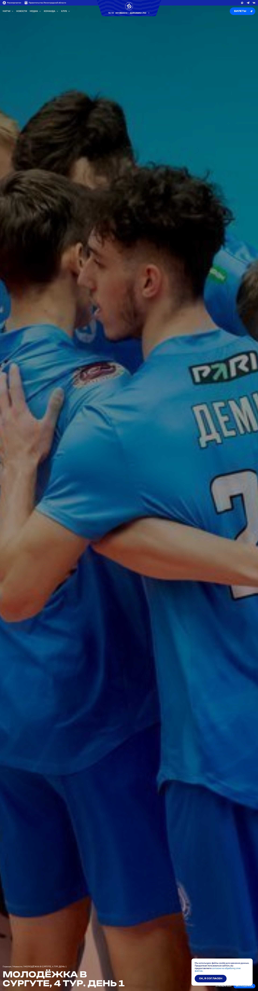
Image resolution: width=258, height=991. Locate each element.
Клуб (64, 11)
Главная (7, 966)
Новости (21, 11)
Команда (49, 11)
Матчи (6, 11)
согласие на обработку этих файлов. (218, 969)
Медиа (34, 11)
